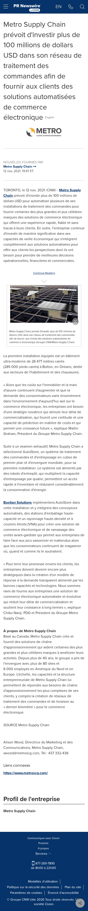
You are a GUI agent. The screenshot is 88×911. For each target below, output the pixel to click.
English (49, 117)
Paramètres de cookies (26, 892)
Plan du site (73, 887)
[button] (44, 132)
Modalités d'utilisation (43, 881)
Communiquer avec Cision (44, 838)
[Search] (82, 7)
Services (41, 853)
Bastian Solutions (17, 502)
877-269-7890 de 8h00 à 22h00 (43, 865)
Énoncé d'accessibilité (63, 892)
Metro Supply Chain (19, 811)
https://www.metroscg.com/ (25, 773)
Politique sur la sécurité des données (33, 887)
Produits (43, 843)
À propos (43, 848)
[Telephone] (70, 7)
